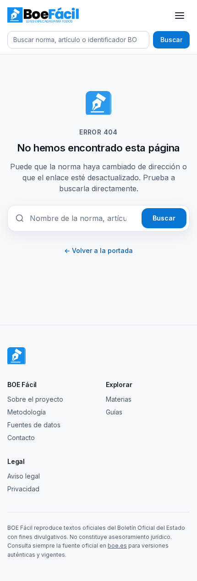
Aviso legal (23, 476)
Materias (118, 399)
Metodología (26, 412)
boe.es (117, 545)
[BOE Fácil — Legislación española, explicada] (43, 15)
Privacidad (23, 489)
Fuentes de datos (33, 425)
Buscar (171, 39)
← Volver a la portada (98, 250)
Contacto (21, 437)
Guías (114, 412)
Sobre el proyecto (35, 399)
